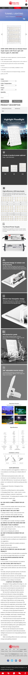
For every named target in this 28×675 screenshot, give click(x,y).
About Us (11, 7)
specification (6, 108)
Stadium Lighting (18, 654)
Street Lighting (6, 654)
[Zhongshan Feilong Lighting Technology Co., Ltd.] (14, 3)
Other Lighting (25, 654)
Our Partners (14, 650)
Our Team (10, 650)
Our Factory (6, 650)
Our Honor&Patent (18, 650)
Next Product (17, 101)
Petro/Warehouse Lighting (10, 654)
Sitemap (11, 669)
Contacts (24, 7)
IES (3, 111)
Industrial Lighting (14, 654)
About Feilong (2, 650)
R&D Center (25, 650)
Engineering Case (22, 650)
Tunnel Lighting (19, 16)
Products (17, 7)
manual (17, 108)
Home (3, 7)
